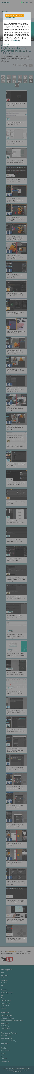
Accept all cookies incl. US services (14, 15)
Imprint (7, 44)
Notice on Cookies (10, 17)
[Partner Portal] (24, 2)
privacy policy (16, 40)
